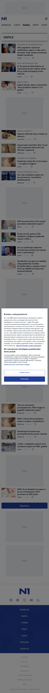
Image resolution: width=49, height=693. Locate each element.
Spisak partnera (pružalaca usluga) (17, 364)
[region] (24, 346)
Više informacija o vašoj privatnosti (28, 345)
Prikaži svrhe (24, 372)
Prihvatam (24, 379)
